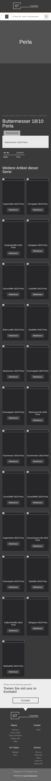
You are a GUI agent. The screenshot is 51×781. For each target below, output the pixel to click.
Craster (37, 725)
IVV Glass (14, 747)
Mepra (12, 116)
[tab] (12, 133)
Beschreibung (12, 133)
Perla (25, 42)
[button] (6, 17)
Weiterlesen (13, 210)
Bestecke (19, 116)
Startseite (5, 116)
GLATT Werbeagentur (30, 776)
